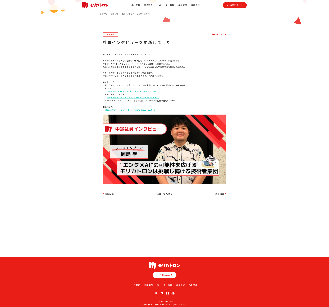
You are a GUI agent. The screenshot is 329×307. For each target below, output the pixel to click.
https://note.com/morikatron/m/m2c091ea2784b (130, 110)
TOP (94, 13)
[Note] (161, 293)
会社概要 (135, 5)
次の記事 (219, 193)
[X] (156, 293)
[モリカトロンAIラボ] (173, 293)
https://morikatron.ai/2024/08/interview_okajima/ (133, 97)
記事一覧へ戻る (164, 193)
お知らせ (115, 13)
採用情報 (195, 5)
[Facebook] (167, 293)
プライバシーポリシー (164, 301)
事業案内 (148, 5)
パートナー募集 (166, 5)
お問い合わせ (236, 5)
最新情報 (182, 5)
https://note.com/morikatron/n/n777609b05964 (131, 91)
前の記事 (109, 193)
